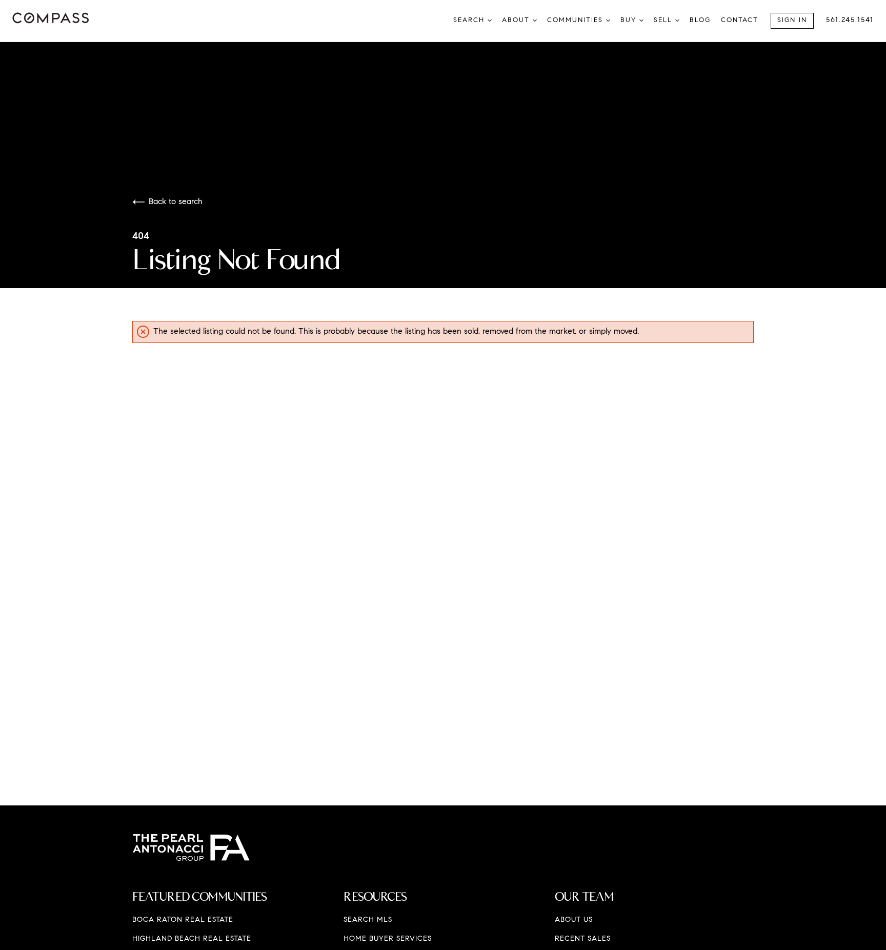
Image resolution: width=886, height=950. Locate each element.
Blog (700, 20)
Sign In (792, 20)
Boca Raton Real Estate (182, 920)
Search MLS (368, 920)
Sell (664, 20)
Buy (629, 20)
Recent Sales (583, 939)
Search (470, 20)
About (517, 20)
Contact (739, 20)
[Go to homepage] (64, 18)
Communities (576, 20)
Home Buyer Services (388, 939)
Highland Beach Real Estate (191, 939)
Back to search (176, 202)
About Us (574, 920)
